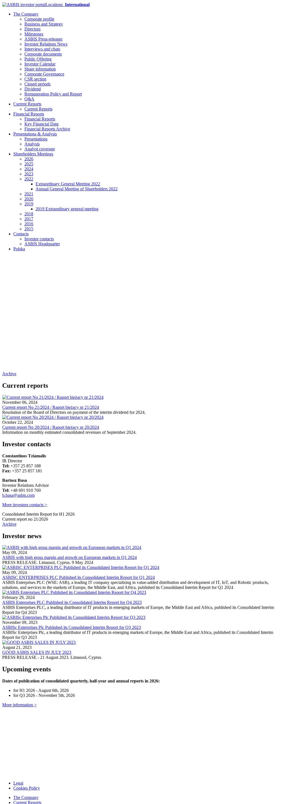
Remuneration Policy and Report (53, 94)
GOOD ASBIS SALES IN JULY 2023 (36, 652)
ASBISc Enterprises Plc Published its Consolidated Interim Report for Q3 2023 (71, 627)
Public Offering (38, 59)
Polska (19, 248)
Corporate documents (43, 54)
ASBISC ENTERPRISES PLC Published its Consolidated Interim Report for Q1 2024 (78, 577)
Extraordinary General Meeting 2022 (68, 184)
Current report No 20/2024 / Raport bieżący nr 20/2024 (50, 427)
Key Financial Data (41, 124)
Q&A (29, 99)
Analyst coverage (39, 149)
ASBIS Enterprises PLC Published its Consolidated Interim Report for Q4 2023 (72, 602)
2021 (28, 193)
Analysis (32, 144)
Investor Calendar (39, 64)
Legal (18, 783)
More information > (19, 704)
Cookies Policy (26, 788)
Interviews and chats (42, 49)
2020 (28, 198)
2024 (28, 169)
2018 (28, 213)
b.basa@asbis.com (18, 495)
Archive (9, 373)
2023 (28, 174)
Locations (67, 4)
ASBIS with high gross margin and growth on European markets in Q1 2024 (69, 557)
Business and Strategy (43, 24)
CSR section (35, 79)
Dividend (32, 89)
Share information (40, 69)
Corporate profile (39, 19)
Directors (32, 29)
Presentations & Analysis (35, 134)
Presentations (35, 139)
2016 (28, 223)
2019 (28, 203)
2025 (28, 164)
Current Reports (27, 104)
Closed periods (37, 84)
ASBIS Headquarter (42, 243)
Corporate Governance (44, 74)
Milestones (33, 34)
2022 (28, 179)
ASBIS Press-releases (43, 39)
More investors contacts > (24, 504)
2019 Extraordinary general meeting (67, 208)
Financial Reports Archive (47, 129)
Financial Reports (28, 114)
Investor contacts (39, 238)
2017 (28, 218)
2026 (28, 159)
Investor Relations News (45, 44)
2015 (28, 228)
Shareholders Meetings (33, 154)
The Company (26, 14)
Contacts (21, 233)
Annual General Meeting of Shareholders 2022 (77, 188)
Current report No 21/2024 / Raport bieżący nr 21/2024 (50, 407)
